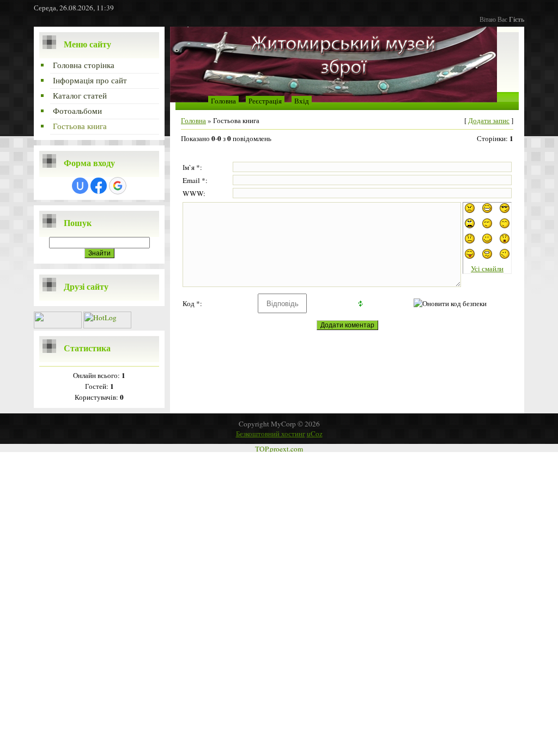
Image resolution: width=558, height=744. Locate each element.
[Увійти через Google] (117, 185)
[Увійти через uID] (80, 186)
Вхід (301, 101)
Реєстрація (265, 101)
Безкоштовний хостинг (270, 433)
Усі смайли (487, 268)
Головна (223, 101)
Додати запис (489, 120)
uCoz (315, 433)
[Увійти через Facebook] (98, 186)
